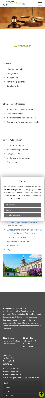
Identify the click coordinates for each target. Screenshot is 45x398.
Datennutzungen (11, 189)
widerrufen (15, 198)
